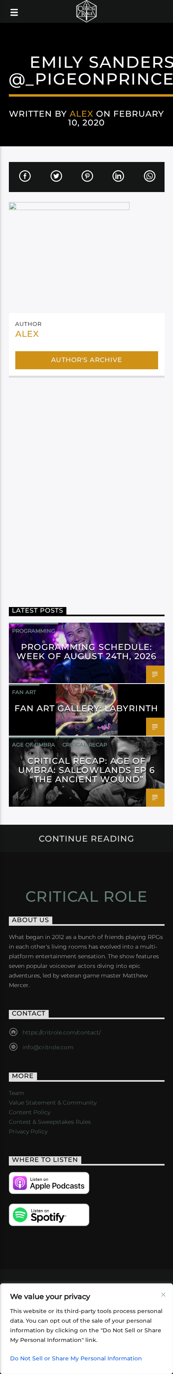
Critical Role (86, 896)
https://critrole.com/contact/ (62, 1032)
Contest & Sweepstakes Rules (50, 1121)
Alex (81, 114)
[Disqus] (87, 486)
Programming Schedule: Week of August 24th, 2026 (86, 651)
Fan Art (24, 692)
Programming (33, 630)
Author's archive (86, 360)
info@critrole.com (48, 1047)
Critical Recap (84, 744)
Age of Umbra (33, 744)
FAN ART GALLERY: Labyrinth (86, 708)
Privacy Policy (28, 1131)
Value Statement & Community (53, 1102)
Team (16, 1093)
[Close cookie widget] (163, 1294)
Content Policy (29, 1112)
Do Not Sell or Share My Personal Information (76, 1358)
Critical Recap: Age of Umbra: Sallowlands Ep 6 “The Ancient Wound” (86, 770)
